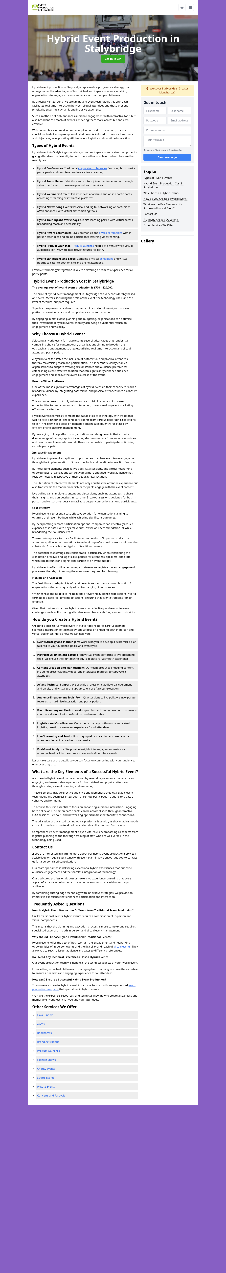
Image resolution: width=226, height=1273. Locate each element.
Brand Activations (48, 1042)
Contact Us (150, 214)
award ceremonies (110, 233)
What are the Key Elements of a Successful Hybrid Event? (162, 206)
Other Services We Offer (158, 225)
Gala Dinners (45, 1015)
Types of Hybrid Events (157, 178)
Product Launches (48, 1051)
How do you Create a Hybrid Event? (165, 199)
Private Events (46, 1086)
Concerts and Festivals (51, 1095)
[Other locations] (182, 7)
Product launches (83, 246)
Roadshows (44, 1033)
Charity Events (46, 1068)
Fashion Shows (46, 1060)
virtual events (122, 946)
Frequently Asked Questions (161, 219)
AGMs (41, 1024)
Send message (167, 157)
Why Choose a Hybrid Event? (161, 193)
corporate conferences (92, 168)
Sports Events (45, 1077)
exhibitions (106, 258)
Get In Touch (113, 59)
